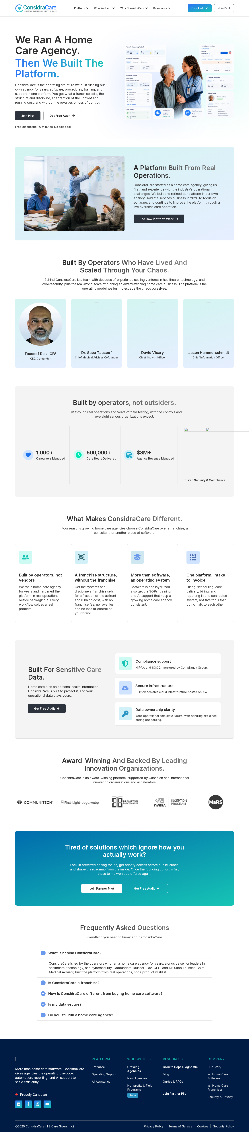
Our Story (214, 1067)
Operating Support (105, 1074)
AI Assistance (101, 1081)
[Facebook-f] (28, 1104)
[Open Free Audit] (206, 8)
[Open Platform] (87, 8)
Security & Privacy (220, 1097)
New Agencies (137, 1078)
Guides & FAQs (173, 1081)
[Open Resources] (169, 8)
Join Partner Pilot (175, 1093)
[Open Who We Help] (113, 8)
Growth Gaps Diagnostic (180, 1067)
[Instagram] (37, 1104)
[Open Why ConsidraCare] (146, 8)
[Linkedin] (18, 1104)
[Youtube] (47, 1104)
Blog (166, 1074)
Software (98, 1067)
